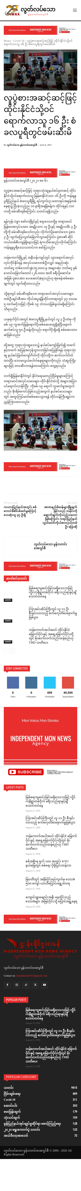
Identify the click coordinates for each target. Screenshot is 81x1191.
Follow (31, 678)
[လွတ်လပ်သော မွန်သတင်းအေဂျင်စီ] (19, 546)
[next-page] (12, 651)
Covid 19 (18, 41)
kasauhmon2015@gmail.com (31, 975)
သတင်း (8, 600)
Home (7, 41)
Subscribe (68, 678)
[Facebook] (7, 486)
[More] (69, 158)
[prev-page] (6, 651)
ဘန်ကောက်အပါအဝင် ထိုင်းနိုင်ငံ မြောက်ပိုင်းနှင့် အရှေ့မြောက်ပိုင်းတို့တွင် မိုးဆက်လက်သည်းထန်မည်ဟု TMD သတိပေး (51, 636)
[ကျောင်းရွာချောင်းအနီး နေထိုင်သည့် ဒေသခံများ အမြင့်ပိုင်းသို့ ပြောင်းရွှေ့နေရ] (13, 902)
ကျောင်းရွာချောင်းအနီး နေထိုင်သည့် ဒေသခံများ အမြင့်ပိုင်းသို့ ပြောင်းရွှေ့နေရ (51, 899)
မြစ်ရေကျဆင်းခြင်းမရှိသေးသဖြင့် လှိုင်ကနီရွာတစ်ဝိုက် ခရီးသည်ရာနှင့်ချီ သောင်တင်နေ (52, 592)
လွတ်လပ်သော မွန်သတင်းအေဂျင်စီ (22, 144)
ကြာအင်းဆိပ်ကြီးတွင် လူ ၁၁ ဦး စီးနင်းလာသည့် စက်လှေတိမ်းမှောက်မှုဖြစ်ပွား (53, 613)
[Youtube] (44, 985)
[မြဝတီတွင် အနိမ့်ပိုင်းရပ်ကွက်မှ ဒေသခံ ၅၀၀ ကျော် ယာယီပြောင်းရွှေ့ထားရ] (13, 884)
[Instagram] (16, 985)
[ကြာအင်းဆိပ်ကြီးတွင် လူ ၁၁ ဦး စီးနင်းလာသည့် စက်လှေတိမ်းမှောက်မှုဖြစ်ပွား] (15, 615)
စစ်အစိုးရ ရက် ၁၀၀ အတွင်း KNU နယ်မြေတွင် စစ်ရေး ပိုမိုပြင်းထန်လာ (48, 863)
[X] (16, 486)
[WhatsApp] (33, 486)
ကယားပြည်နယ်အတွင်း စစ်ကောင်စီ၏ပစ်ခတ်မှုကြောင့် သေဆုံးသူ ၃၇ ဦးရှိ (20, 511)
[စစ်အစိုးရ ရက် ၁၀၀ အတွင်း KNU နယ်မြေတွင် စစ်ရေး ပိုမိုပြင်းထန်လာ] (13, 866)
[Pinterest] (25, 486)
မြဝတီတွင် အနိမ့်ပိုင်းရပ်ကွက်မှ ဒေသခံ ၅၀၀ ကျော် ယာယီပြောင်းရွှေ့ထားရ (50, 881)
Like (13, 678)
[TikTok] (26, 985)
